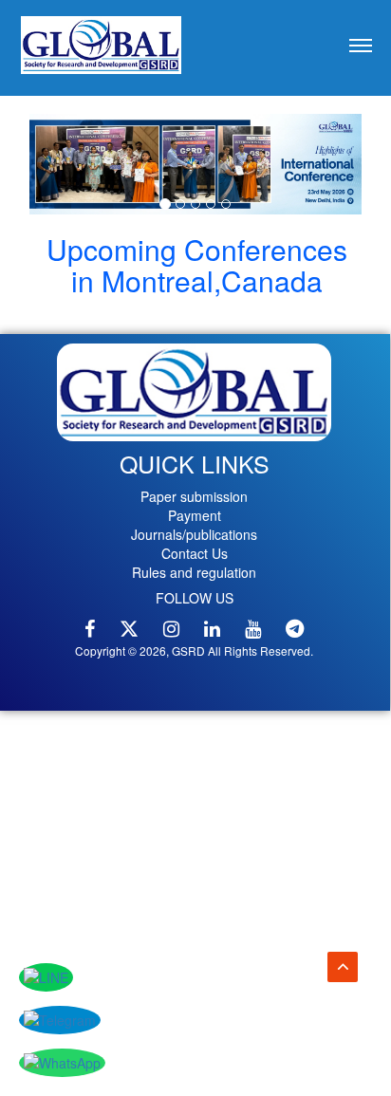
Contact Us (194, 553)
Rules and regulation (194, 572)
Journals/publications (194, 534)
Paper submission (194, 496)
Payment (194, 515)
